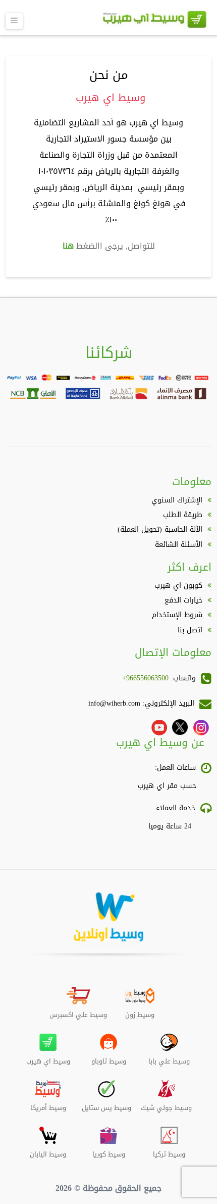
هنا (68, 246)
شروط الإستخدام (177, 615)
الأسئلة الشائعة (178, 544)
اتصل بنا (190, 630)
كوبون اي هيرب (178, 585)
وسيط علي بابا (169, 1057)
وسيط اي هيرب (48, 1057)
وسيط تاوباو (108, 1057)
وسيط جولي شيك (166, 1103)
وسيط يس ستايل (106, 1103)
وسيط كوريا (108, 1150)
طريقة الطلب (182, 515)
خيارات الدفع (183, 600)
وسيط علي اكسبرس (78, 1010)
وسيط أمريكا (48, 1103)
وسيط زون (139, 1010)
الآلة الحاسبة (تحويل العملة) (160, 529)
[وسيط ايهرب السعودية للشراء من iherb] (154, 23)
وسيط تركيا (169, 1150)
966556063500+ (145, 678)
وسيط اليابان (48, 1150)
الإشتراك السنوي (176, 500)
